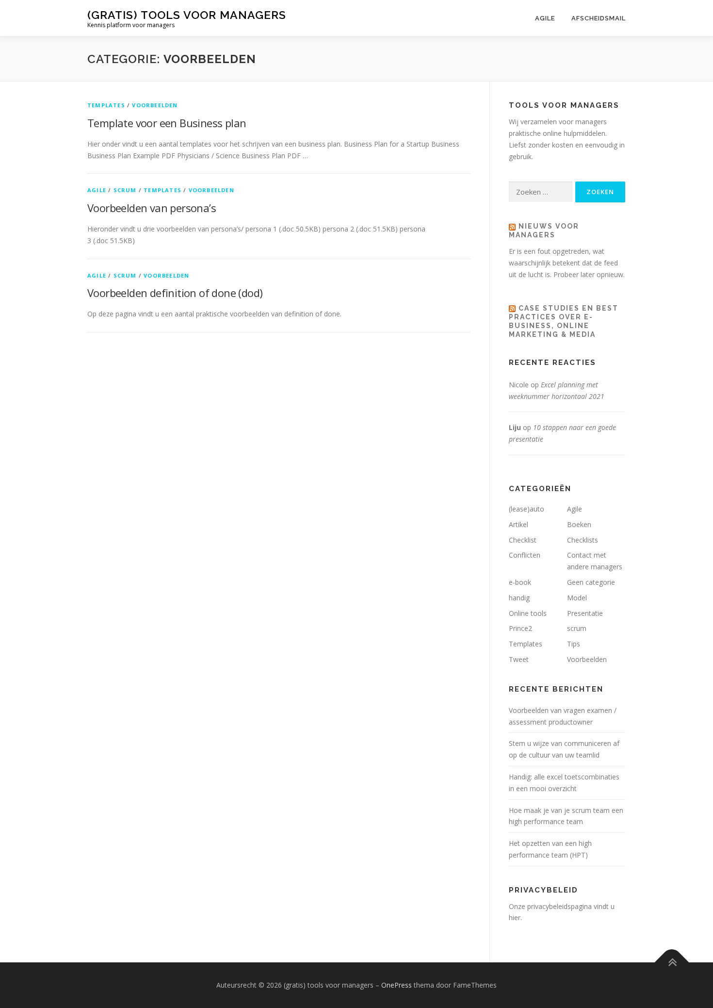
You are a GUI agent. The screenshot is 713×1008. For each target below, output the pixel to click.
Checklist (522, 540)
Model (577, 597)
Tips (573, 643)
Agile (545, 18)
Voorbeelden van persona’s (151, 207)
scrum (125, 190)
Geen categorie (591, 582)
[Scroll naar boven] (672, 962)
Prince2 (520, 628)
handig (519, 597)
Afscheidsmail (598, 18)
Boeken (579, 524)
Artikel (518, 524)
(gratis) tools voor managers (186, 14)
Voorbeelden (155, 105)
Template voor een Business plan (166, 123)
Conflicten (524, 555)
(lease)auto (526, 508)
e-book (520, 582)
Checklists (582, 540)
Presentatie (585, 613)
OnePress (396, 985)
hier (514, 917)
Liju (515, 427)
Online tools (528, 613)
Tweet (519, 659)
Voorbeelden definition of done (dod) (174, 292)
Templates (106, 105)
